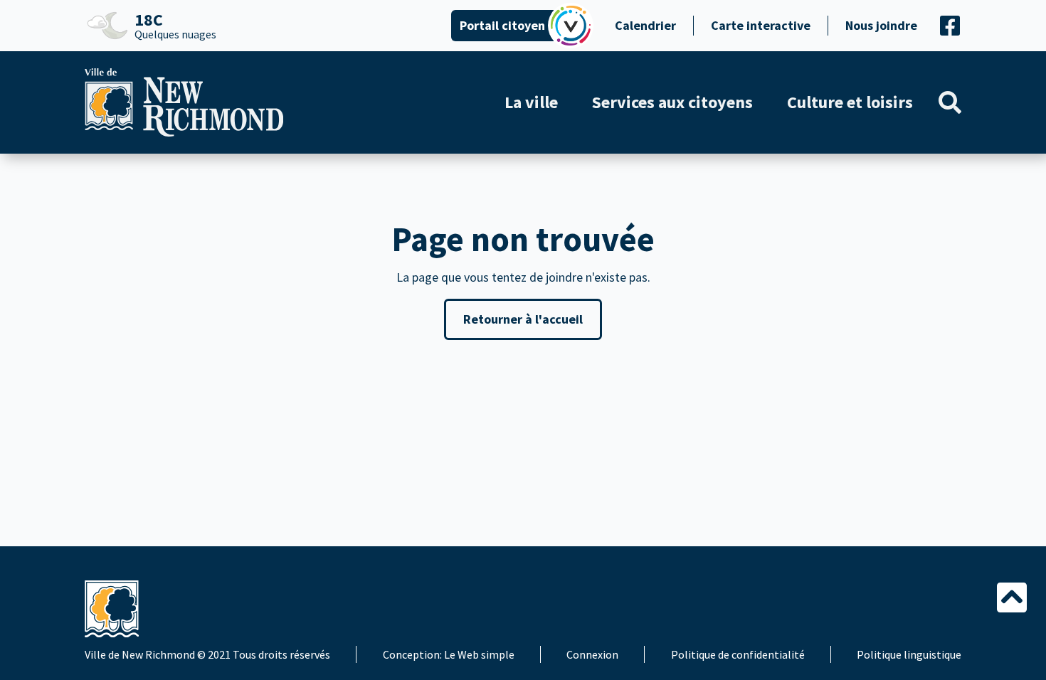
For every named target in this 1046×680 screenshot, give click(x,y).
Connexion (592, 654)
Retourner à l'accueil (523, 319)
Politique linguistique (909, 654)
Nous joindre (881, 25)
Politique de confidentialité (738, 654)
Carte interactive (760, 25)
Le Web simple (479, 654)
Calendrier (645, 25)
